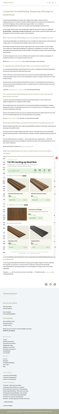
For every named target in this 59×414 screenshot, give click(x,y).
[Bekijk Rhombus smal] (18, 238)
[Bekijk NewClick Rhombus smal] (18, 190)
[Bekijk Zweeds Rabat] (41, 238)
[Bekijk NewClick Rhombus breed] (41, 190)
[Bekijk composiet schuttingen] (29, 214)
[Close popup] (57, 158)
